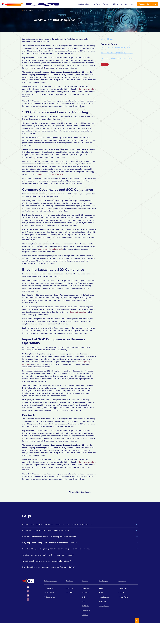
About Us (122, 581)
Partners (85, 581)
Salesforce (86, 610)
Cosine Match (49, 592)
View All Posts (107, 39)
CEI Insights (103, 581)
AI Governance (49, 597)
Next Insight (86, 492)
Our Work (69, 581)
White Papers (104, 606)
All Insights (74, 492)
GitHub (85, 597)
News (101, 592)
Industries (69, 592)
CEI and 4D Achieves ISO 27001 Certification (117, 53)
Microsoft (85, 592)
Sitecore (85, 615)
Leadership (123, 588)
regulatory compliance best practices (51, 174)
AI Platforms (48, 588)
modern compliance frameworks (51, 249)
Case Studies (104, 597)
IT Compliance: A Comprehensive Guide (115, 47)
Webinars (102, 601)
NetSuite (85, 606)
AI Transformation (50, 581)
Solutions (69, 588)
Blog (105, 64)
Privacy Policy (124, 597)
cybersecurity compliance (87, 89)
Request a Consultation (147, 4)
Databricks (86, 588)
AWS (84, 601)
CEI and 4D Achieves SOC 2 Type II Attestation (118, 58)
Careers (121, 592)
